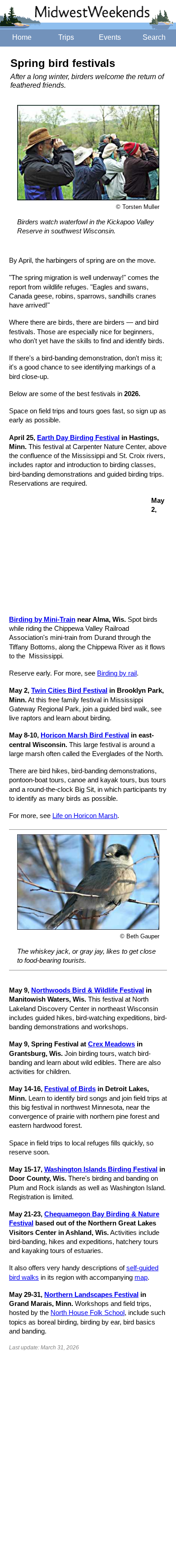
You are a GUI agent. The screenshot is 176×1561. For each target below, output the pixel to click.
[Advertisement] (76, 556)
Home (22, 37)
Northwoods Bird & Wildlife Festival (87, 990)
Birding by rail (117, 673)
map (141, 1277)
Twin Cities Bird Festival (69, 690)
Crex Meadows (111, 1044)
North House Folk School (88, 1312)
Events (110, 37)
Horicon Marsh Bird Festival (85, 735)
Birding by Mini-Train (42, 619)
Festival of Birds (70, 1089)
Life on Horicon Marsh (84, 815)
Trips (66, 37)
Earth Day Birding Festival (78, 437)
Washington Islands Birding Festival (100, 1169)
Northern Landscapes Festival (91, 1294)
